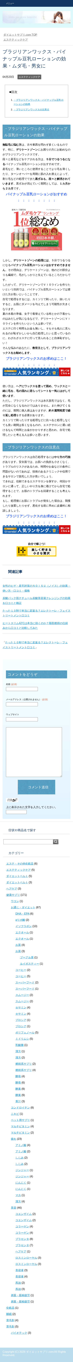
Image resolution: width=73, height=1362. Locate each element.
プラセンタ (22, 1239)
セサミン (20, 1007)
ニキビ (15, 1113)
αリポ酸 (20, 919)
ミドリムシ (22, 1038)
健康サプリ (13, 894)
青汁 (18, 1101)
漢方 (18, 1051)
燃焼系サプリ (23, 1063)
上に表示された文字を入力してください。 (32, 807)
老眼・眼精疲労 (20, 1295)
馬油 (18, 1282)
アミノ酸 (20, 1145)
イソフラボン (23, 926)
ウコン (15, 901)
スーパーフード (24, 982)
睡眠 (9, 1314)
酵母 (18, 1076)
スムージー (22, 995)
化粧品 (10, 1307)
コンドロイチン (20, 1107)
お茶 (18, 945)
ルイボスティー (29, 963)
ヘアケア (11, 888)
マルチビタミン (20, 1126)
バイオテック (19, 1332)
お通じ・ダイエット (23, 907)
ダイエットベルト (17, 876)
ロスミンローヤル (26, 1257)
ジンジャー (22, 1170)
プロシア (20, 1020)
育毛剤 (10, 1320)
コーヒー (20, 970)
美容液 (19, 1270)
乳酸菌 (19, 1045)
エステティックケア (29, 77)
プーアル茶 (27, 957)
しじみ (19, 1157)
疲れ (13, 1138)
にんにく (20, 1182)
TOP (20, 34)
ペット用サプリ (20, 1120)
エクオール (22, 932)
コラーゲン (22, 1226)
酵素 (18, 1088)
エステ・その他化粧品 (19, 863)
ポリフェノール (24, 1032)
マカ (18, 1195)
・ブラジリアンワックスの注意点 (31, 109)
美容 (13, 1207)
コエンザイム (23, 1214)
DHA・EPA (22, 913)
